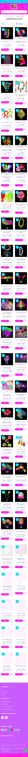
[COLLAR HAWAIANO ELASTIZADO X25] (11, 376)
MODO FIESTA (11, 16)
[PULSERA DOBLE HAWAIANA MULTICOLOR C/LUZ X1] (11, 458)
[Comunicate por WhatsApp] (25, 751)
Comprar (19, 49)
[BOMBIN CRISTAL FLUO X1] (25, 129)
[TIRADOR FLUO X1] (25, 593)
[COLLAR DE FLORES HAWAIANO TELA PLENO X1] (11, 158)
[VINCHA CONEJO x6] (25, 374)
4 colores (21, 146)
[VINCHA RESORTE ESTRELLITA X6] (11, 512)
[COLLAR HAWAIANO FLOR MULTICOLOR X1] (25, 103)
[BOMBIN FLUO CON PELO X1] (25, 674)
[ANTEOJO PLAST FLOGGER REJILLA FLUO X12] (11, 567)
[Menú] (2, 7)
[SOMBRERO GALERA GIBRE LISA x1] (25, 567)
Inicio (6, 16)
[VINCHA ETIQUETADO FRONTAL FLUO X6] (11, 485)
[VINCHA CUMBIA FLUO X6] (11, 539)
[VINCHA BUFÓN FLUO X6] (11, 647)
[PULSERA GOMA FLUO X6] (11, 294)
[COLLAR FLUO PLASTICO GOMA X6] (25, 240)
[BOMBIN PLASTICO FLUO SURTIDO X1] (25, 213)
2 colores (21, 363)
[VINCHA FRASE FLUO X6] (11, 347)
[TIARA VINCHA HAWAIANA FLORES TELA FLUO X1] (25, 50)
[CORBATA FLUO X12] (25, 429)
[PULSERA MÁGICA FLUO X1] (11, 50)
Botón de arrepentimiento (6, 749)
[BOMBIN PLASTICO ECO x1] (25, 76)
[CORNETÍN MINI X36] (25, 457)
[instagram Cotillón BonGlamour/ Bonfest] (2, 717)
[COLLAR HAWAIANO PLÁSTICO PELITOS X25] (11, 321)
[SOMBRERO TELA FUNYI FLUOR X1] (25, 185)
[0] (25, 7)
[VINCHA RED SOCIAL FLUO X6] (25, 540)
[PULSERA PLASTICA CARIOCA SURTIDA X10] (11, 594)
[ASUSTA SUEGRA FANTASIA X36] (11, 674)
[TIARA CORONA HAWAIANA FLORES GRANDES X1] (11, 403)
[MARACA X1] (11, 102)
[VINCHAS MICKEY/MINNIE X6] (25, 348)
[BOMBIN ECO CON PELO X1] (11, 212)
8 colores (7, 65)
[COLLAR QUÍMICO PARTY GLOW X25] (11, 267)
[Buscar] (25, 11)
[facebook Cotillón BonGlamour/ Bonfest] (6, 717)
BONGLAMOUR (4, 692)
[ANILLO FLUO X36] (25, 621)
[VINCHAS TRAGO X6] (25, 647)
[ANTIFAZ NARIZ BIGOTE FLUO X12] (25, 403)
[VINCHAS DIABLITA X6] (25, 294)
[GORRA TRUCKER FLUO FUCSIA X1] (25, 512)
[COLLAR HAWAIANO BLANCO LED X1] (25, 267)
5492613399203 (6, 701)
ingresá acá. (22, 748)
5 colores (21, 37)
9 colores (7, 173)
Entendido (24, 755)
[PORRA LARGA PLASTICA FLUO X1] (25, 158)
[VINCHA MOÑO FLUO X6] (11, 621)
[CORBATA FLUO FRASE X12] (25, 321)
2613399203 (5, 704)
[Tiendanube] (5, 751)
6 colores (7, 391)
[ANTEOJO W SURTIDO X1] (11, 76)
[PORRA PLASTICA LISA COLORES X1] (11, 185)
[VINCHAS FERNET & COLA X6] (25, 485)
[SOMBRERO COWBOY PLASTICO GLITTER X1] (11, 430)
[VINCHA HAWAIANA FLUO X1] (11, 131)
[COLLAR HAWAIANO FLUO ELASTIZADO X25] (11, 240)
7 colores (7, 418)
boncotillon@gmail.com (8, 706)
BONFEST (3, 694)
